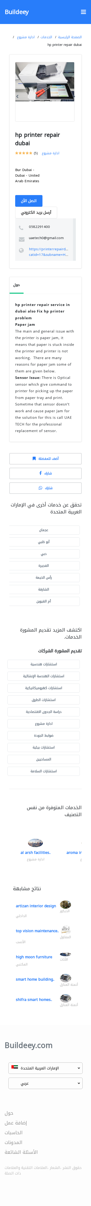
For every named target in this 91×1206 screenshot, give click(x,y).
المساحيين (43, 759)
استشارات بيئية (44, 747)
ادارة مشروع (26, 37)
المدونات (13, 1142)
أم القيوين (43, 601)
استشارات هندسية (44, 664)
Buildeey (17, 12)
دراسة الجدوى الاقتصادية (44, 712)
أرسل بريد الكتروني (36, 212)
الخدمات (46, 37)
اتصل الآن (29, 200)
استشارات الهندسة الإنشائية (43, 676)
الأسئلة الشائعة (21, 1152)
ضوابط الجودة (43, 735)
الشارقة (43, 589)
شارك (48, 473)
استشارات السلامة (44, 771)
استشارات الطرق (44, 700)
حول (9, 1113)
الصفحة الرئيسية (70, 37)
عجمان (43, 530)
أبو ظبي (43, 542)
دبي (44, 554)
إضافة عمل (16, 1122)
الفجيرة (43, 566)
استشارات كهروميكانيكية (43, 688)
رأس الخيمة (44, 577)
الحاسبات (14, 1132)
